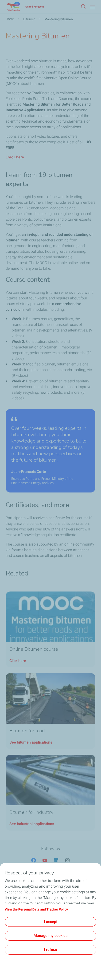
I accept (50, 921)
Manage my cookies (50, 935)
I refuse (50, 949)
